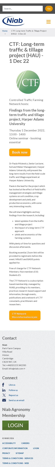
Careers (25, 443)
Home (4, 31)
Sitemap (20, 453)
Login (36, 448)
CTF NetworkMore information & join (25, 315)
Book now (20, 152)
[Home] (27, 21)
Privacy (6, 453)
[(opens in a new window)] (27, 425)
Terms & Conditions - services (17, 458)
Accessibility (9, 443)
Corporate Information (15, 448)
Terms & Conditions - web (15, 463)
